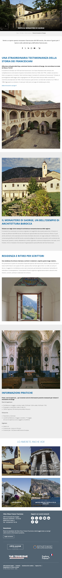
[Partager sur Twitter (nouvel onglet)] (25, 48)
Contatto (18, 565)
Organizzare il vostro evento (11, 567)
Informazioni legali (8, 565)
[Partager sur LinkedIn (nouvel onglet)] (28, 48)
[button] (49, 3)
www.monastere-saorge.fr (9, 85)
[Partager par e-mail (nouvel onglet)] (34, 48)
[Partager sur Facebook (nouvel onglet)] (22, 48)
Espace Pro (38, 565)
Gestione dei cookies (27, 565)
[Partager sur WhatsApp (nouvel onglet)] (31, 48)
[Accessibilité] (42, 4)
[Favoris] (45, 3)
